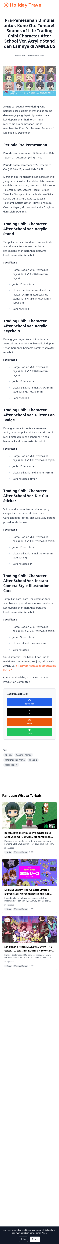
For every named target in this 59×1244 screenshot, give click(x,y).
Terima (35, 1239)
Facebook (29, 703)
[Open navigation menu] (53, 5)
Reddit (29, 723)
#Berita (8, 755)
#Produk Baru (11, 764)
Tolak (23, 1239)
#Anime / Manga (23, 755)
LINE (29, 733)
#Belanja (33, 760)
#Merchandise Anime (15, 760)
